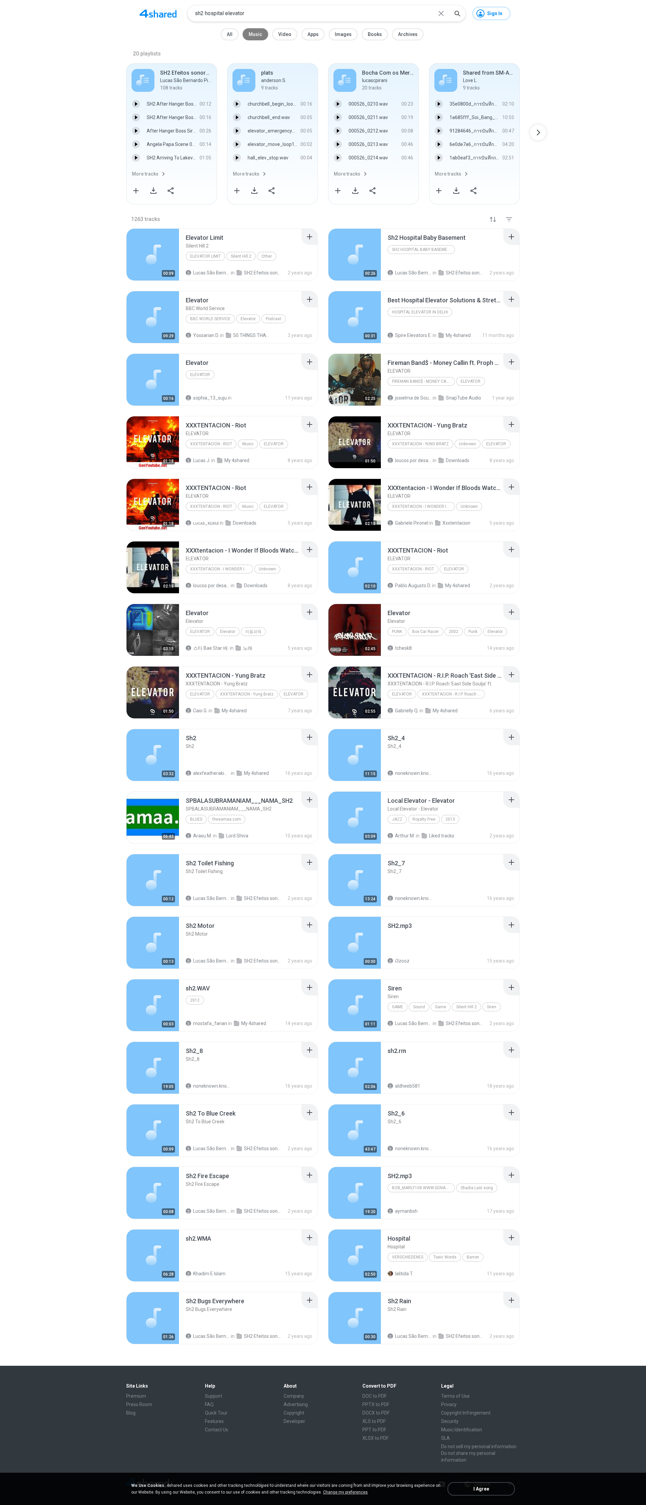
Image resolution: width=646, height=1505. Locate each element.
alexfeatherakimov (211, 773)
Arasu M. (202, 835)
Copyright (294, 1413)
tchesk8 (403, 648)
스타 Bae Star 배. (211, 648)
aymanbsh (406, 1211)
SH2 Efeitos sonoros (262, 898)
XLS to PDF (374, 1421)
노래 (247, 648)
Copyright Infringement (466, 1413)
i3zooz (402, 961)
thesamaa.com (226, 819)
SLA (445, 1438)
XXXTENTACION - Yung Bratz (420, 444)
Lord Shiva (237, 835)
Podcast (273, 318)
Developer (294, 1421)
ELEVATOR (470, 381)
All (229, 34)
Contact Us (216, 1429)
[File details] (153, 254)
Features (214, 1421)
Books (375, 34)
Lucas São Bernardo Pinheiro (211, 898)
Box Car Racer (425, 631)
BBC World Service (210, 318)
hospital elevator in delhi (420, 312)
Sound (419, 1007)
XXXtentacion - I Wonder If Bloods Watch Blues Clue (423, 506)
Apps (313, 34)
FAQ (209, 1404)
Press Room (139, 1404)
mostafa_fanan (210, 1023)
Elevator (248, 318)
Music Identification (461, 1429)
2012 (195, 1000)
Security (450, 1421)
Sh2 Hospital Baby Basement (422, 249)
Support (213, 1396)
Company (294, 1396)
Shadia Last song (477, 1188)
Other (266, 256)
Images (343, 34)
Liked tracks (441, 835)
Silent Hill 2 (241, 256)
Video (284, 34)
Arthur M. (405, 835)
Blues (196, 819)
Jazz (397, 819)
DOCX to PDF (376, 1413)
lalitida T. (404, 1273)
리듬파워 (253, 631)
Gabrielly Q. (407, 710)
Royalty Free (423, 819)
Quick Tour (216, 1413)
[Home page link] (158, 13)
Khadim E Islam (209, 1273)
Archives (408, 34)
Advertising (296, 1404)
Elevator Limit (205, 256)
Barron (473, 1257)
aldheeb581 (407, 1086)
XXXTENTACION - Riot (211, 444)
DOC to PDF (374, 1396)
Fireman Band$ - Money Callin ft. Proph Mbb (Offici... (423, 381)
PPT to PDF (374, 1429)
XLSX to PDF (375, 1438)
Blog (131, 1413)
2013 (450, 819)
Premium (136, 1396)
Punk (397, 631)
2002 (453, 631)
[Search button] (457, 13)
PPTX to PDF (375, 1404)
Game (397, 1007)
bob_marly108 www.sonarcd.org (423, 1188)
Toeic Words (445, 1257)
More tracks (145, 174)
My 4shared (234, 710)
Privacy (449, 1404)
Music (255, 34)
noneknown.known (413, 773)
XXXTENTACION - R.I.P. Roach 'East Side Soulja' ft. (453, 694)
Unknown (467, 444)
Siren (491, 1007)
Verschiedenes (407, 1257)
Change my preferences (345, 1492)
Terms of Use (455, 1396)
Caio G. (200, 710)
